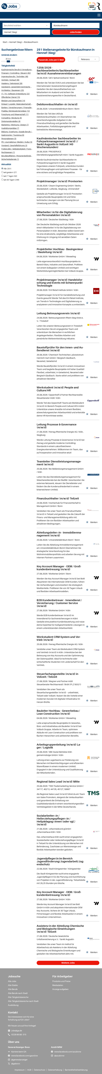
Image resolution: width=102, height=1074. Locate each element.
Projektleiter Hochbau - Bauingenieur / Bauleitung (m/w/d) (60, 251)
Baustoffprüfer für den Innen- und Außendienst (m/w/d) (60, 349)
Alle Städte (13, 985)
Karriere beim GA (18, 1051)
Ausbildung (13, 1005)
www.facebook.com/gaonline (24, 1055)
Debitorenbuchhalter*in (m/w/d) (57, 104)
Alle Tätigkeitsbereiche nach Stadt (23, 1001)
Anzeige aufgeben (60, 989)
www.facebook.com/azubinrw (67, 1051)
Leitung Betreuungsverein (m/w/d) (58, 313)
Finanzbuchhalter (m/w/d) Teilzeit (58, 498)
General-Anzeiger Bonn (19, 1047)
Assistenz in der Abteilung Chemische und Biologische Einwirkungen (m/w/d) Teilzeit (60, 928)
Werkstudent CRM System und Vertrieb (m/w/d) (59, 638)
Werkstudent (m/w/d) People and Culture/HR (58, 389)
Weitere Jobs (68, 962)
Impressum (20, 1070)
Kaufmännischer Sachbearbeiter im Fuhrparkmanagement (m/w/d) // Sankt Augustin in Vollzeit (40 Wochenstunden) (59, 143)
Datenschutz (39, 1070)
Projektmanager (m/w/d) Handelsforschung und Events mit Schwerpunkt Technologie (60, 282)
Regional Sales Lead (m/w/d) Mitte (58, 781)
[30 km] (8, 61)
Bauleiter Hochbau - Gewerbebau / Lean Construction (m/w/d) (58, 712)
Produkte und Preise (61, 981)
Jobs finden (76, 32)
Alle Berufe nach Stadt (18, 993)
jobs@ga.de (16, 1030)
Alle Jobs (12, 981)
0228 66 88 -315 (18, 1034)
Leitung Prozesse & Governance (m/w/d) (56, 426)
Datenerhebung (55, 1070)
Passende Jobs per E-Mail (51, 59)
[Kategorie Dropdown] (47, 25)
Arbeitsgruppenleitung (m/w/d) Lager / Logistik (59, 746)
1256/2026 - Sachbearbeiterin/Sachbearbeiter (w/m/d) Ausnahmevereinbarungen (59, 70)
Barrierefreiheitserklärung (76, 1070)
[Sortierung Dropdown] (95, 59)
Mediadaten (57, 985)
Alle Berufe (13, 989)
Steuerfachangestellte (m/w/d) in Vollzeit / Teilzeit (57, 675)
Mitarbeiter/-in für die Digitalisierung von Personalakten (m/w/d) (59, 214)
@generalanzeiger (19, 1059)
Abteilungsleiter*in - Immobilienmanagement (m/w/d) (59, 534)
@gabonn (15, 1063)
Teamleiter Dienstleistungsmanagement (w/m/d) (59, 463)
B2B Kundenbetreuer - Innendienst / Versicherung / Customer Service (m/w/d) (59, 603)
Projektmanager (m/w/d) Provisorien (59, 181)
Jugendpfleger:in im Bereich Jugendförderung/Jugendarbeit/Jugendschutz (60, 861)
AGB (29, 1070)
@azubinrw (59, 1055)
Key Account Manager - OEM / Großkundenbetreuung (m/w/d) (59, 568)
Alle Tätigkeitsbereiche (18, 997)
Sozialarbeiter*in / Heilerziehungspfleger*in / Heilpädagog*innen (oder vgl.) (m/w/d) (56, 820)
